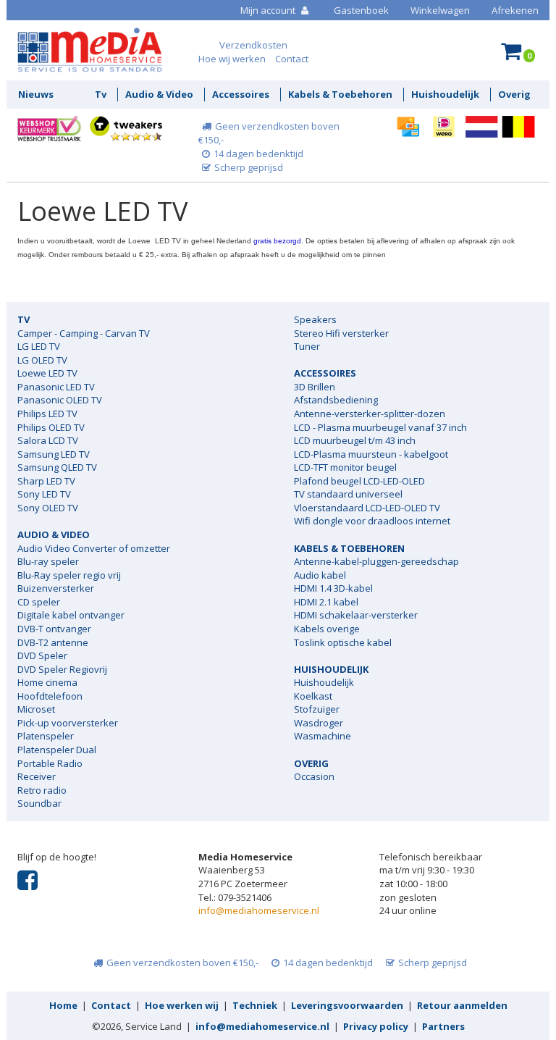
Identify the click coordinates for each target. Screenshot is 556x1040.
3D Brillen (314, 386)
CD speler (38, 601)
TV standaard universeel (348, 493)
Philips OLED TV (51, 427)
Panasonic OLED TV (59, 399)
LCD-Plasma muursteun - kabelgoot (371, 454)
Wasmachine (322, 735)
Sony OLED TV (47, 507)
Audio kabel (320, 575)
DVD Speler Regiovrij (62, 669)
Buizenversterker (55, 588)
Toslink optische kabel (343, 642)
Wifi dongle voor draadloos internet (372, 520)
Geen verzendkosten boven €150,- (182, 962)
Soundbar (39, 803)
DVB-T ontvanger (54, 628)
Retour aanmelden (462, 1005)
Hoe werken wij (182, 1005)
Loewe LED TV (47, 372)
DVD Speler (42, 655)
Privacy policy (375, 1026)
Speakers (315, 319)
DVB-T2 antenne (52, 642)
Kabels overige (327, 628)
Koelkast (313, 696)
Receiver (36, 776)
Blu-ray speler (48, 561)
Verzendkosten (253, 44)
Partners (443, 1026)
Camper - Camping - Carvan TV (83, 333)
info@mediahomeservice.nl (258, 910)
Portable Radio (50, 763)
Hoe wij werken (232, 58)
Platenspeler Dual (56, 749)
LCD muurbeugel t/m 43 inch (355, 440)
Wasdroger (318, 722)
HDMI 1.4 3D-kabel (333, 588)
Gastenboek (361, 10)
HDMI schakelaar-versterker (356, 614)
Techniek (254, 1005)
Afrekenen (515, 10)
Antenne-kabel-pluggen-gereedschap (376, 561)
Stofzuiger (317, 709)
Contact (291, 58)
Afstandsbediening (336, 399)
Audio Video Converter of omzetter (93, 548)
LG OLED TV (42, 359)
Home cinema (47, 682)
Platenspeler (45, 735)
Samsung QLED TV (57, 467)
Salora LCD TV (47, 440)
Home (63, 1005)
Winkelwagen (440, 10)
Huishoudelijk (324, 682)
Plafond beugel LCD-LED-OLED (359, 480)
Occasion (314, 776)
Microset (36, 709)
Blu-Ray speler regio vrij (69, 575)
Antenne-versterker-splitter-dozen (369, 413)
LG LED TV (38, 346)
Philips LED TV (47, 413)
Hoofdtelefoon (50, 696)
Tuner (307, 346)
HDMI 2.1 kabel (326, 601)
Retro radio (42, 790)
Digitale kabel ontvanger (71, 614)
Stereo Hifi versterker (341, 333)
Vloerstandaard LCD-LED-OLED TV (367, 507)
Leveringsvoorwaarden (347, 1005)
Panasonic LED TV (56, 386)
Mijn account (269, 10)
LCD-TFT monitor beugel (345, 467)
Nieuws (36, 94)
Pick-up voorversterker (67, 722)
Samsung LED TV (53, 454)
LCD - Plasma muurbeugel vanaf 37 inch (380, 427)
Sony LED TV (44, 493)
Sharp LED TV (46, 480)
